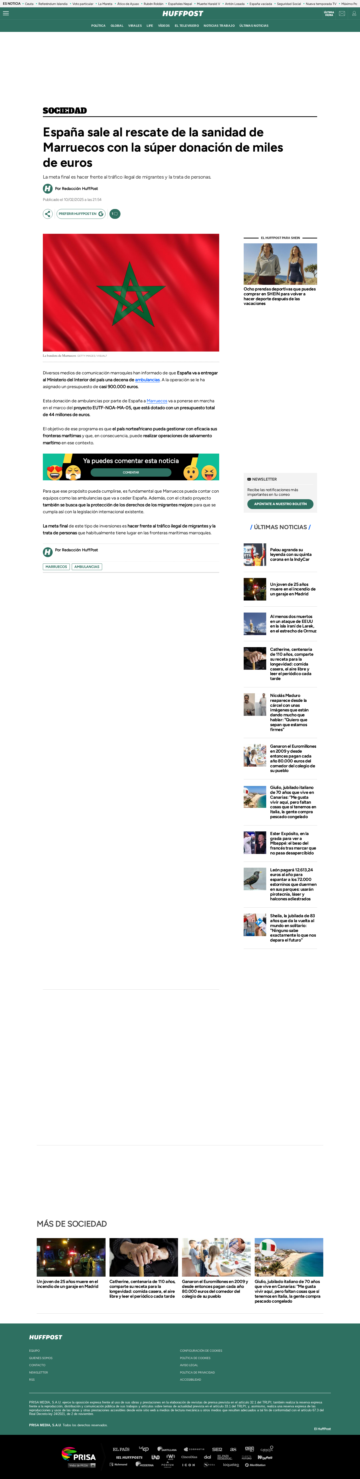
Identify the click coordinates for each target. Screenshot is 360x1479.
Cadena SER (217, 1449)
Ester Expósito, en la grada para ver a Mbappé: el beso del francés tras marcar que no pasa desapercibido (293, 843)
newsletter (38, 1372)
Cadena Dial (209, 1457)
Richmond (121, 1464)
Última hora (329, 13)
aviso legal (189, 1365)
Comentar (131, 472)
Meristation (256, 1464)
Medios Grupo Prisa (80, 1465)
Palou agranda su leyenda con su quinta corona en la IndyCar (291, 554)
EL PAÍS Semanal (227, 1457)
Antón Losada (235, 4)
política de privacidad (197, 1372)
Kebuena (263, 1457)
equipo (34, 1350)
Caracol (267, 1449)
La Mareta (105, 4)
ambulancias (147, 379)
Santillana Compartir (196, 1449)
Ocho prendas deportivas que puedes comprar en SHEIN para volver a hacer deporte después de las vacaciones (279, 296)
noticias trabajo (219, 25)
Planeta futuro (245, 1457)
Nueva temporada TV (321, 4)
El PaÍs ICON (190, 1464)
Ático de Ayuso (128, 4)
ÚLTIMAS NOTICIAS (254, 25)
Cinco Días (191, 1457)
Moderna (145, 1464)
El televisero (187, 25)
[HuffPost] (45, 1336)
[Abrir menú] (6, 13)
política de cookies (195, 1358)
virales (135, 25)
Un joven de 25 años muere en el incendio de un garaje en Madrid (293, 589)
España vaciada (261, 4)
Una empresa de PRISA (80, 1453)
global (117, 25)
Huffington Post (130, 1457)
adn (249, 1449)
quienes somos (40, 1358)
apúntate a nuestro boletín (280, 504)
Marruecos (157, 401)
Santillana (170, 1449)
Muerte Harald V (208, 4)
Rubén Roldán (153, 4)
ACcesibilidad (190, 1379)
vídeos (164, 25)
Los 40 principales (147, 1449)
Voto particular (82, 4)
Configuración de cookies (201, 1350)
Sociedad (65, 111)
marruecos (56, 567)
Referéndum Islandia (53, 4)
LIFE (150, 25)
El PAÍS (124, 1449)
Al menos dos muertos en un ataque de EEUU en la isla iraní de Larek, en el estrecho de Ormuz (293, 624)
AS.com (233, 1449)
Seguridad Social (289, 4)
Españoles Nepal (180, 4)
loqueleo (232, 1464)
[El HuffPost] (183, 13)
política (98, 25)
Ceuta (29, 4)
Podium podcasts (169, 1464)
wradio (172, 1457)
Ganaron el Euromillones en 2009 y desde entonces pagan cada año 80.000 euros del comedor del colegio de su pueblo (293, 758)
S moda (211, 1464)
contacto (37, 1365)
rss (32, 1379)
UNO (157, 1457)
